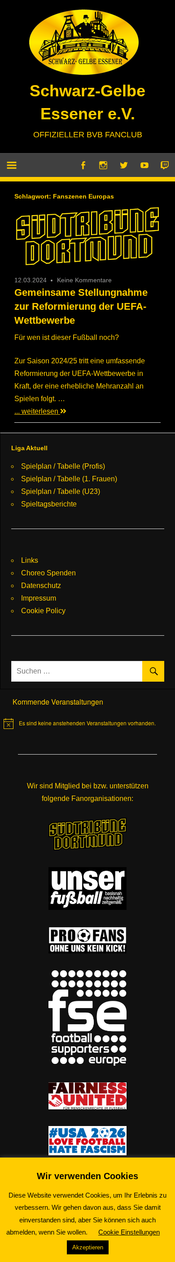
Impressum (38, 598)
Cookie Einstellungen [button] (129, 1232)
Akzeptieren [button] (87, 1247)
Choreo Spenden (48, 573)
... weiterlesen (37, 411)
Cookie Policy (43, 611)
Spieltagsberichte (49, 504)
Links (29, 560)
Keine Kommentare (84, 280)
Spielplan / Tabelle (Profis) (63, 466)
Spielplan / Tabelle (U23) (60, 491)
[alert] (80, 723)
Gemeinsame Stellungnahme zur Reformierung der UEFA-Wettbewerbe (81, 306)
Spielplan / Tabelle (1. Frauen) (69, 479)
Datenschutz (41, 585)
